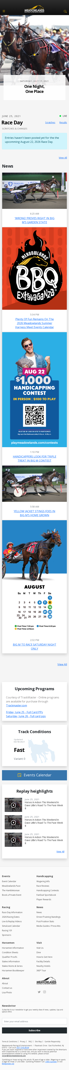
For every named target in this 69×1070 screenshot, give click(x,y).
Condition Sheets (10, 952)
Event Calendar (9, 881)
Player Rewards (44, 899)
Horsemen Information (13, 947)
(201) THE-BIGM (22, 1047)
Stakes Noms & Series (12, 966)
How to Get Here (44, 957)
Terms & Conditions (9, 1041)
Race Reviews (43, 885)
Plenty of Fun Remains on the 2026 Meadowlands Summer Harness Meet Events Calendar (34, 323)
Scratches (50, 122)
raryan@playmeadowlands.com (14, 1055)
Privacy (22, 1041)
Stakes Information (11, 961)
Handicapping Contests (48, 890)
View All (63, 157)
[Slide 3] (38, 54)
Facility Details (43, 961)
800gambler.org (8, 1063)
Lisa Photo (7, 992)
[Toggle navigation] (4, 11)
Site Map (38, 1041)
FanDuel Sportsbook (46, 895)
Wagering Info (43, 881)
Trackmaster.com (16, 705)
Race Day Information (12, 912)
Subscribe (34, 1030)
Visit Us (40, 947)
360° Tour (41, 970)
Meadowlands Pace (11, 885)
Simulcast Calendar (11, 926)
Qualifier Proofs (9, 957)
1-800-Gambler (51, 1061)
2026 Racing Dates (10, 916)
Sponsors (6, 935)
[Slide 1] (31, 54)
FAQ (30, 1041)
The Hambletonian (11, 890)
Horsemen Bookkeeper (13, 970)
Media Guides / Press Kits (48, 926)
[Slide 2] (34, 54)
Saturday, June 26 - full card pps (26, 716)
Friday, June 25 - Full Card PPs (24, 712)
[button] (65, 11)
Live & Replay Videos (12, 921)
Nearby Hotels (43, 966)
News (39, 912)
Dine (39, 952)
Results (63, 122)
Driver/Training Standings (48, 916)
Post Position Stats (45, 921)
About (5, 983)
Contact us (7, 988)
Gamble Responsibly (52, 1041)
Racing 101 (7, 930)
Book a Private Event (11, 895)
